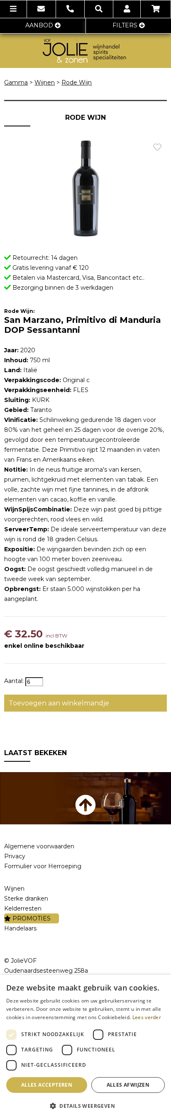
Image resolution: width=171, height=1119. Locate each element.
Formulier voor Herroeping (42, 866)
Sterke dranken (26, 898)
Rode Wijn (76, 82)
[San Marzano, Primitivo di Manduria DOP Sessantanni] (85, 188)
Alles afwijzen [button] (128, 1084)
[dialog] (85, 1047)
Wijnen (44, 82)
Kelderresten (23, 908)
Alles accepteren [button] (46, 1084)
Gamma (16, 82)
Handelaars (20, 928)
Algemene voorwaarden (39, 846)
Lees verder (146, 1017)
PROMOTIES (31, 918)
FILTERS (125, 25)
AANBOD (40, 25)
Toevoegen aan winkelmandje (59, 703)
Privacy (14, 856)
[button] (85, 1105)
